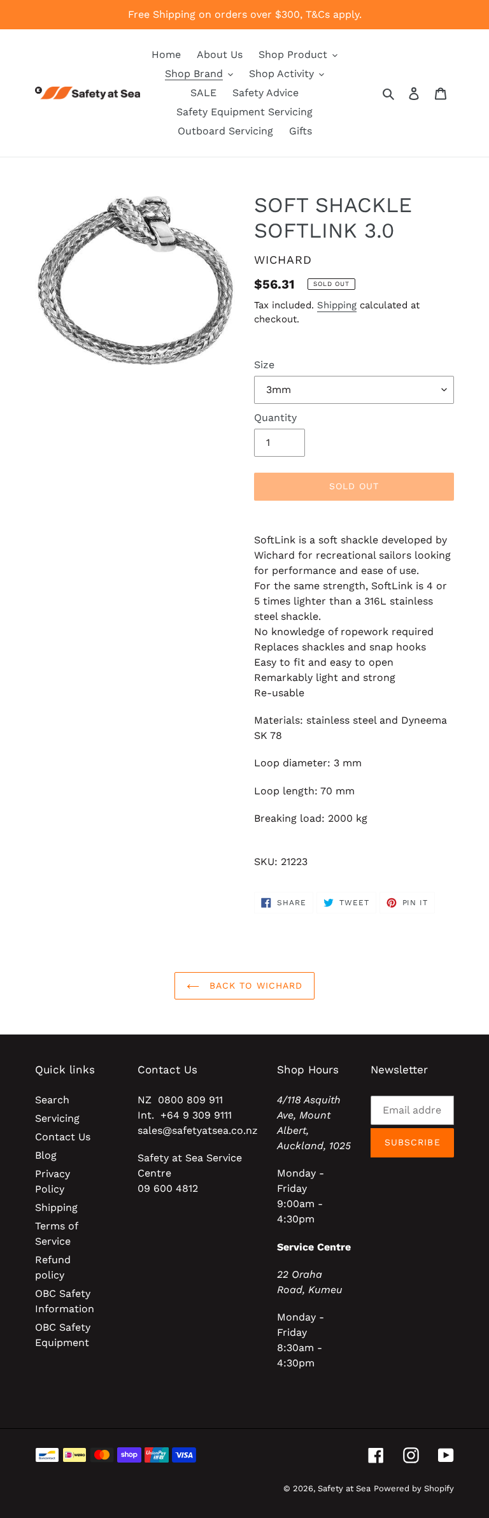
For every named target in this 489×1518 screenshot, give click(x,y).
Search (52, 1100)
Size (264, 365)
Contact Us (62, 1137)
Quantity (275, 418)
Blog (46, 1155)
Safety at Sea (344, 1488)
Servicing (57, 1118)
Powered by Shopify (414, 1488)
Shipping (337, 305)
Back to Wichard (254, 985)
